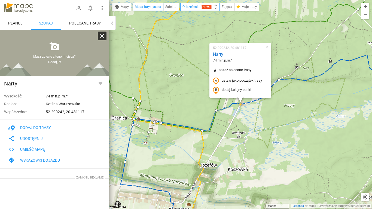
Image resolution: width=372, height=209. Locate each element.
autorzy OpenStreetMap (354, 206)
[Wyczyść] (102, 36)
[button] (133, 119)
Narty (218, 54)
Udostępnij (31, 138)
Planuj (15, 23)
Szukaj (46, 23)
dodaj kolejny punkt (236, 90)
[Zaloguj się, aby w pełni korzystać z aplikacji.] (100, 83)
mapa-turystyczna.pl (18, 8)
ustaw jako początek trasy (242, 80)
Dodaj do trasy (35, 127)
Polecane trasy (85, 23)
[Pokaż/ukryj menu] (102, 8)
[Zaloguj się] (78, 8)
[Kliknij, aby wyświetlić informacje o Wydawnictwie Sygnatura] (118, 204)
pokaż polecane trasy (235, 70)
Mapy (124, 7)
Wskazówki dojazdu (40, 160)
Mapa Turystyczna (321, 206)
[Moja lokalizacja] (365, 197)
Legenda (298, 206)
